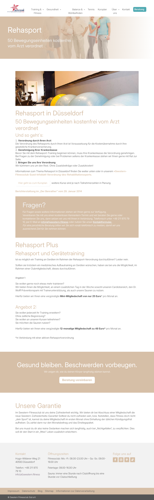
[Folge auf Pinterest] (126, 459)
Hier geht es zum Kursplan (32, 183)
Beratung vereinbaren (77, 380)
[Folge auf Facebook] (115, 459)
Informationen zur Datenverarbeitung (75, 491)
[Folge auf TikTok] (132, 459)
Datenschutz (28, 491)
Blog (40, 491)
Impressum (13, 491)
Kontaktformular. (102, 222)
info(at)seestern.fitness (54, 222)
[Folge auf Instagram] (121, 459)
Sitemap (49, 491)
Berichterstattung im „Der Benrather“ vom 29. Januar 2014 (48, 191)
